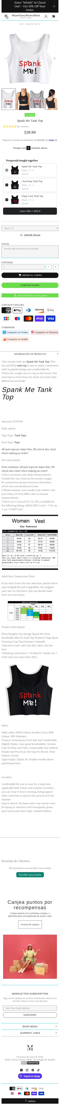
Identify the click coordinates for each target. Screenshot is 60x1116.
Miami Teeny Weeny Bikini (25, 16)
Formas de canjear (30, 924)
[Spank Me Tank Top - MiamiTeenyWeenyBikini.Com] (30, 691)
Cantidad (7, 262)
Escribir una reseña (30, 874)
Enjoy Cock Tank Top (32, 196)
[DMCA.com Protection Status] (30, 1063)
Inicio (22, 24)
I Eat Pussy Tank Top (32, 181)
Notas (5, 244)
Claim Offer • (30, 211)
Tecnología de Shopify (44, 1059)
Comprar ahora (29, 285)
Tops (17, 442)
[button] (10, 126)
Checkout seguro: (13, 305)
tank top (22, 365)
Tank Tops (20, 435)
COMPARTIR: (8, 327)
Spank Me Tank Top (32, 166)
